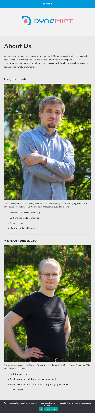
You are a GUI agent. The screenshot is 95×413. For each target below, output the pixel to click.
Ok (41, 409)
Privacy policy (51, 409)
